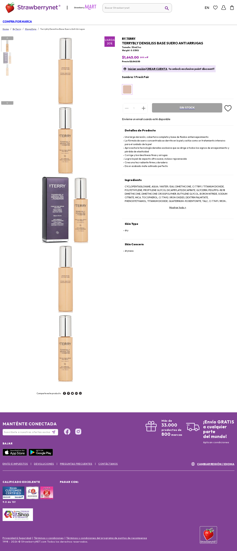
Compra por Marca (17, 21)
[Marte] (85, 9)
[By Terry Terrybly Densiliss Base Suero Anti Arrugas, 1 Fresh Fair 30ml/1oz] (127, 89)
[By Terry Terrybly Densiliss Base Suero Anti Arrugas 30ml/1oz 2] (7, 58)
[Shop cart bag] (232, 7)
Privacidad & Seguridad (17, 538)
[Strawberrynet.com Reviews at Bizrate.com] (13, 498)
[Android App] (42, 455)
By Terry (129, 38)
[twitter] (72, 394)
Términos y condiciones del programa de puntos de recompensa (106, 538)
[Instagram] (78, 432)
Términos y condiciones (49, 538)
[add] (143, 108)
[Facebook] (67, 432)
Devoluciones (44, 463)
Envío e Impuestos (15, 463)
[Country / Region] (207, 7)
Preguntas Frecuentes (76, 463)
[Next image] (7, 103)
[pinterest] (68, 394)
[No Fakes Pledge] (46, 497)
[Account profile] (223, 7)
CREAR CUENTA (156, 69)
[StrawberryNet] (31, 7)
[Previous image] (7, 38)
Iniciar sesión (136, 69)
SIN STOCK (187, 107)
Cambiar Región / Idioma (215, 464)
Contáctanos (108, 463)
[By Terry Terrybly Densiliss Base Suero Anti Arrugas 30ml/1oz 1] (7, 46)
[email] (76, 394)
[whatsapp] (80, 394)
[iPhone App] (16, 455)
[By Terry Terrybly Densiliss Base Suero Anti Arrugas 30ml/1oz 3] (7, 70)
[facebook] (64, 394)
